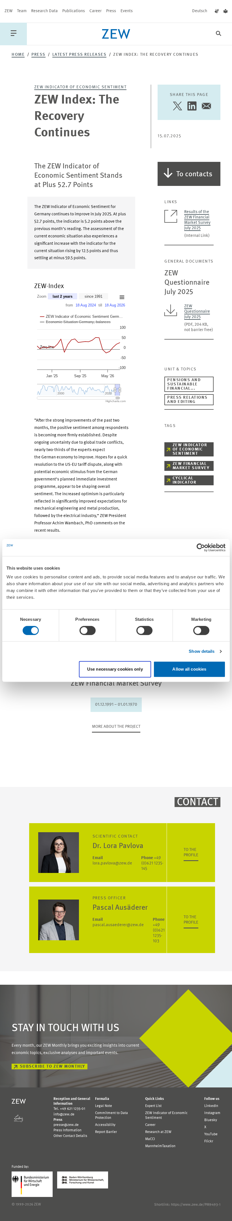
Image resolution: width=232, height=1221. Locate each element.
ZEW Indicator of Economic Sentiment (80, 87)
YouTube (211, 1134)
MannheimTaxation (160, 1146)
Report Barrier (106, 1132)
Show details (201, 651)
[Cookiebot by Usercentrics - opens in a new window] (200, 547)
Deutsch (199, 11)
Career (95, 11)
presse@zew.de (66, 1125)
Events (127, 11)
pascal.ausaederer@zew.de (118, 922)
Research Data (44, 11)
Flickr (208, 1141)
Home (18, 55)
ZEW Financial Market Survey (191, 466)
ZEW (8, 11)
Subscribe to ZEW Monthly (52, 1067)
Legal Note (103, 1106)
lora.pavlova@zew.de (112, 861)
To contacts (194, 174)
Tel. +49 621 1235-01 (69, 1109)
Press (111, 11)
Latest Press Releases (79, 55)
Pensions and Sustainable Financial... (184, 384)
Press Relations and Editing (187, 400)
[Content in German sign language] (216, 11)
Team (22, 11)
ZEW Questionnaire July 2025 (197, 311)
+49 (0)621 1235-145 (152, 863)
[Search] (218, 34)
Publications (73, 11)
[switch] (88, 630)
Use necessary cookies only (115, 669)
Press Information (67, 1130)
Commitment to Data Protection (111, 1115)
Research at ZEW (158, 1132)
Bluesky (210, 1120)
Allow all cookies (189, 669)
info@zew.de (63, 1114)
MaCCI (150, 1139)
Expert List (153, 1106)
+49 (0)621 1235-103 (159, 930)
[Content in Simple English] (225, 11)
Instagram (212, 1113)
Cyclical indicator (185, 480)
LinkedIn (211, 1106)
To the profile (191, 852)
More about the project (116, 727)
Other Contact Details (70, 1136)
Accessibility (105, 1125)
